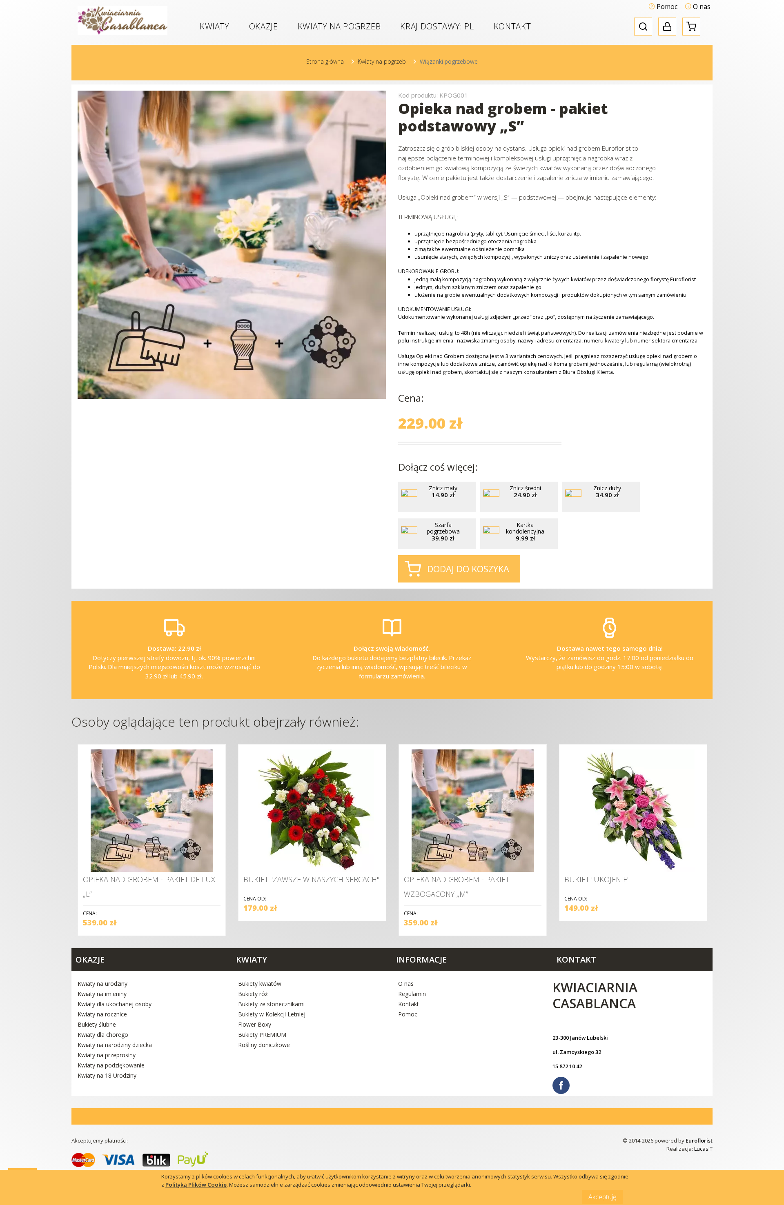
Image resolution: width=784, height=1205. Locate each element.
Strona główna (325, 61)
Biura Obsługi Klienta (588, 372)
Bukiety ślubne (97, 1024)
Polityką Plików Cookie (196, 1184)
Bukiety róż (253, 994)
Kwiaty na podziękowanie (111, 1065)
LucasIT (703, 1148)
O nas (700, 6)
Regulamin (412, 994)
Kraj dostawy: (437, 26)
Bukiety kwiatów (259, 983)
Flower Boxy (254, 1024)
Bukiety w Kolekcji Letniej (271, 1014)
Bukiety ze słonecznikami (271, 1004)
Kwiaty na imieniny (102, 994)
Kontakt (512, 26)
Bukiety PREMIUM (262, 1034)
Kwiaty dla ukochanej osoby (114, 1004)
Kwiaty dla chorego (103, 1034)
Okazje (263, 26)
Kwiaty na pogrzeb (339, 26)
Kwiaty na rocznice (102, 1014)
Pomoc (666, 6)
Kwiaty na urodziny (102, 983)
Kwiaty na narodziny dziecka (115, 1045)
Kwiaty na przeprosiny (107, 1055)
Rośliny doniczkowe (264, 1045)
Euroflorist (699, 1140)
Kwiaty (214, 26)
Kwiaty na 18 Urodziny (107, 1075)
